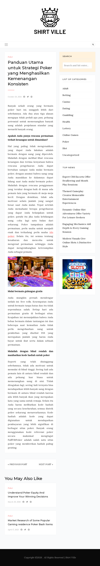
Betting (67, 95)
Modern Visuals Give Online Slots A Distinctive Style (77, 242)
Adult (65, 88)
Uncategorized (71, 154)
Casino (66, 101)
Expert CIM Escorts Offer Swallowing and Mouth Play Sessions (76, 180)
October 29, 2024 (14, 97)
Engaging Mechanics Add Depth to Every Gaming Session (77, 228)
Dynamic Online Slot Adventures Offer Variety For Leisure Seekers (76, 213)
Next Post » (46, 464)
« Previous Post (17, 464)
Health (66, 121)
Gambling (68, 115)
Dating (66, 108)
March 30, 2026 (14, 502)
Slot (65, 148)
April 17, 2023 (13, 529)
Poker (10, 57)
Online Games (70, 135)
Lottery (67, 128)
